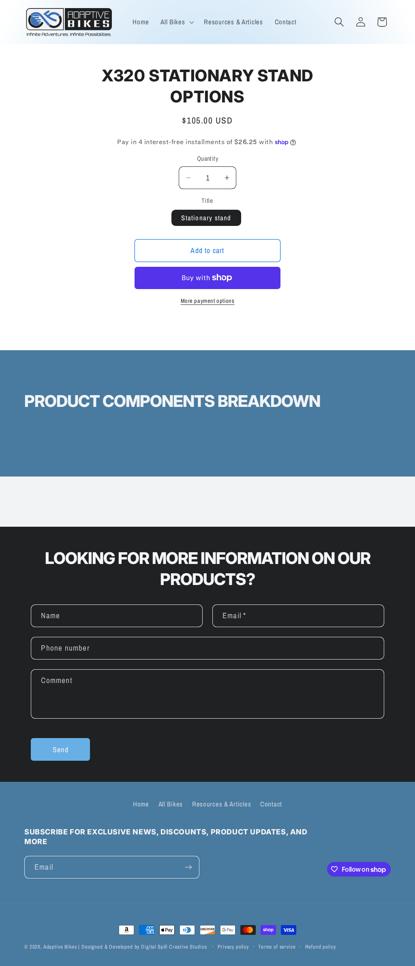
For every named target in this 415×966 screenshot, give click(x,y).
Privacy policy (233, 946)
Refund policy (320, 946)
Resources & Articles (221, 804)
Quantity (207, 158)
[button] (176, 22)
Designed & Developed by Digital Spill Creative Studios (144, 946)
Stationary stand (206, 217)
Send (60, 750)
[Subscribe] (188, 867)
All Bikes (170, 804)
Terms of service (276, 946)
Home (141, 804)
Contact (271, 804)
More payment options (208, 300)
